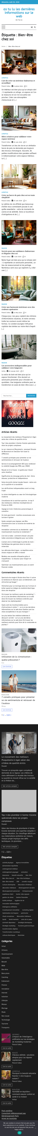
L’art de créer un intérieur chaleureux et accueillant (18, 81)
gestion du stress (7, 897)
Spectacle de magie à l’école (12, 577)
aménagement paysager (10, 872)
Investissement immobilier (10, 910)
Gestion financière (22, 897)
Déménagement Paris (10, 1116)
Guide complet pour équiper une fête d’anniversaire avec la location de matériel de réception (18, 523)
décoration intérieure (9, 888)
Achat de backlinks (9, 1118)
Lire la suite (7, 1048)
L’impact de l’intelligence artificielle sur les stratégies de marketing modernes (23, 1039)
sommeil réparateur (8, 922)
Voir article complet (10, 786)
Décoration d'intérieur (25, 884)
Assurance (5, 875)
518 (8, 715)
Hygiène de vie (19, 900)
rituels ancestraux (8, 916)
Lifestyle (5, 78)
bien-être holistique (23, 878)
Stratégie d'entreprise (25, 922)
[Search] (34, 27)
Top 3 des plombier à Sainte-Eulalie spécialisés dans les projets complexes (19, 818)
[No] (35, 1128)
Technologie (6, 1020)
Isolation (5, 997)
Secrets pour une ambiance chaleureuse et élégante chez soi (18, 252)
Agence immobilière (22, 862)
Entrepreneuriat (27, 891)
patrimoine (24, 913)
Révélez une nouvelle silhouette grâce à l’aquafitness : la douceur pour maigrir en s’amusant (16, 559)
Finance (4, 985)
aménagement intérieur (10, 869)
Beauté (4, 962)
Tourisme (5, 1024)
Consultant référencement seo (14, 1113)
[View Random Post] (31, 27)
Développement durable (27, 888)
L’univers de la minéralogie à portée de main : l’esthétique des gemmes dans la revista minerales (18, 544)
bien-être (29, 875)
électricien (21, 935)
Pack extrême (7, 1111)
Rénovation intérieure (24, 916)
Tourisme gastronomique (26, 926)
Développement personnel (11, 891)
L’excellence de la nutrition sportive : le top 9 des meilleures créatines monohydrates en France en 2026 (18, 503)
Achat (4, 946)
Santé (4, 919)
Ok (19, 1133)
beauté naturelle (17, 875)
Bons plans (5, 973)
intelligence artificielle (9, 907)
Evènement (5, 981)
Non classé (5, 1016)
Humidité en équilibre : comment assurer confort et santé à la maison (23, 1094)
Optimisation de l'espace (10, 913)
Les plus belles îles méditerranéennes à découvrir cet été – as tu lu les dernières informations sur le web (16, 618)
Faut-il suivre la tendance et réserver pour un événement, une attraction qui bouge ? (19, 580)
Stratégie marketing (8, 926)
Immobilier (5, 989)
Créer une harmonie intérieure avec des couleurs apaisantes (18, 308)
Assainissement (7, 954)
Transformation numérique (11, 932)
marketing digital (27, 910)
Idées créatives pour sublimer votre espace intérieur (16, 137)
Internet (4, 993)
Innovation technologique (10, 903)
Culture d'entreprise (8, 884)
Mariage (4, 1008)
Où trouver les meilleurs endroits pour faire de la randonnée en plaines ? (19, 622)
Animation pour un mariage (11, 586)
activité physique (7, 862)
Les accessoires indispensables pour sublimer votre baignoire (17, 366)
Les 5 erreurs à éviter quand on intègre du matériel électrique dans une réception (19, 588)
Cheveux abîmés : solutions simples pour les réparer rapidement (23, 1057)
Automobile (6, 958)
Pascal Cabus (6, 86)
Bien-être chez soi (8, 878)
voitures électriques (8, 935)
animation (24, 872)
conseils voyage (27, 881)
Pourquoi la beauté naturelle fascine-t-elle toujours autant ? (24, 1076)
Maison (4, 248)
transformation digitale (10, 929)
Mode (3, 1012)
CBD (17, 881)
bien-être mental (8, 881)
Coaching (5, 977)
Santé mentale (13, 919)
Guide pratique (7, 900)
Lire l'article (7, 666)
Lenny (3, 371)
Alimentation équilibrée (10, 866)
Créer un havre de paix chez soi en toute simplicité (18, 196)
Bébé (3, 966)
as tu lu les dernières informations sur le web (19, 12)
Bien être (5, 694)
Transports (5, 1028)
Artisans (4, 950)
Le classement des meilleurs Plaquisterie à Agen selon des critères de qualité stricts (16, 760)
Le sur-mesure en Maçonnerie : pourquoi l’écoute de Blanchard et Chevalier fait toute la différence (19, 451)
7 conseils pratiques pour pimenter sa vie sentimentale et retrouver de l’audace (18, 700)
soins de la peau (26, 919)
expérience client (7, 894)
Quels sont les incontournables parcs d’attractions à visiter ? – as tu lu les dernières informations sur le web (18, 607)
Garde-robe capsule (22, 894)
